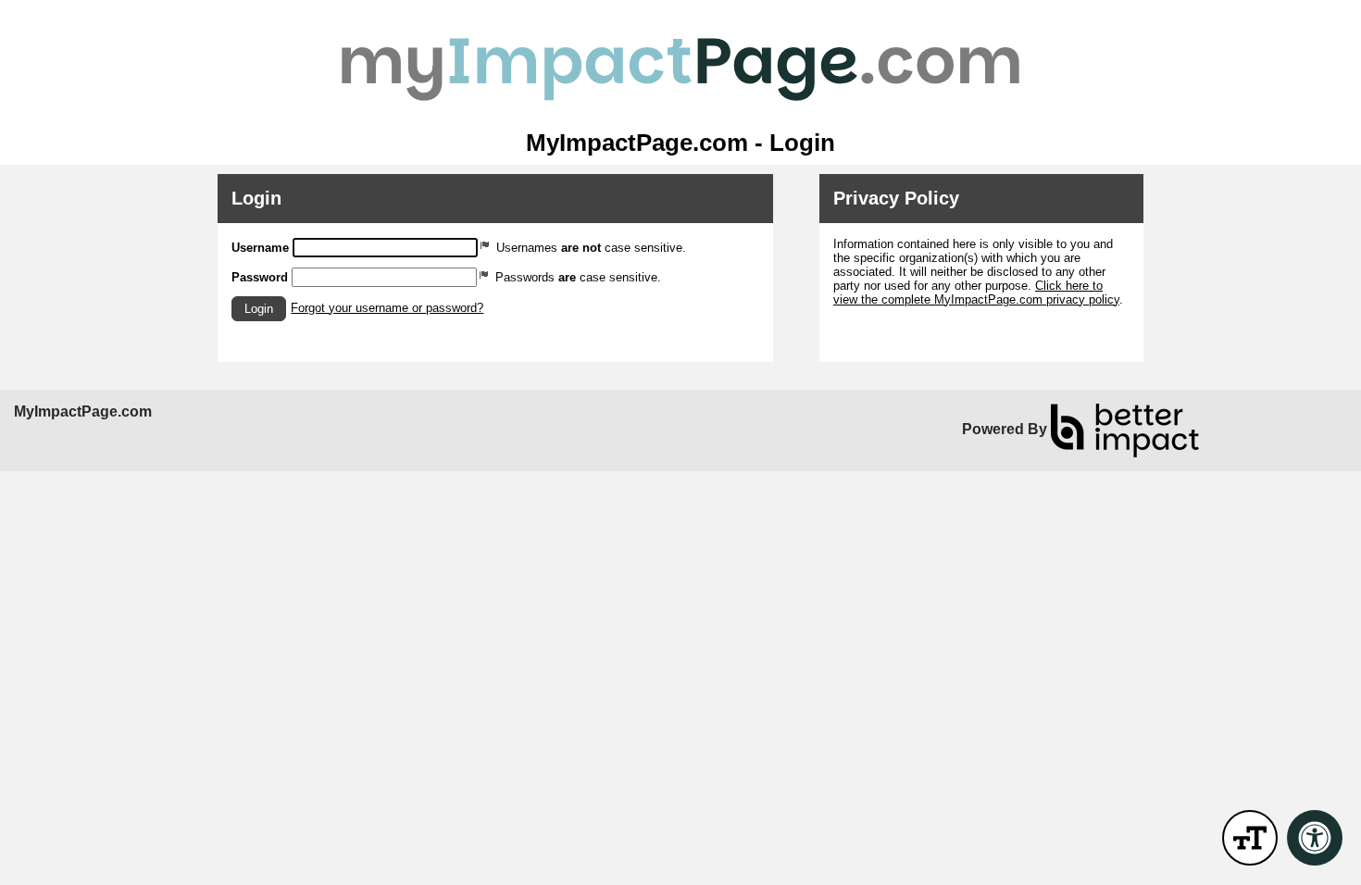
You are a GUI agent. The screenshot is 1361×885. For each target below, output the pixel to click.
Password (259, 277)
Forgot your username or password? (387, 308)
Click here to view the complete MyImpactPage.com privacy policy (976, 292)
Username (260, 248)
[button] (258, 308)
